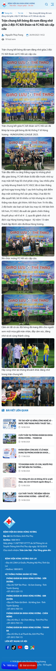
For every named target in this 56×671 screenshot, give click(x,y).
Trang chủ (8, 13)
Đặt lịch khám (29, 666)
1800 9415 (11, 540)
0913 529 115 (17, 592)
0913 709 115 (17, 609)
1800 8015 (18, 569)
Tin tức (21, 13)
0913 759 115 (17, 623)
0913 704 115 (17, 637)
